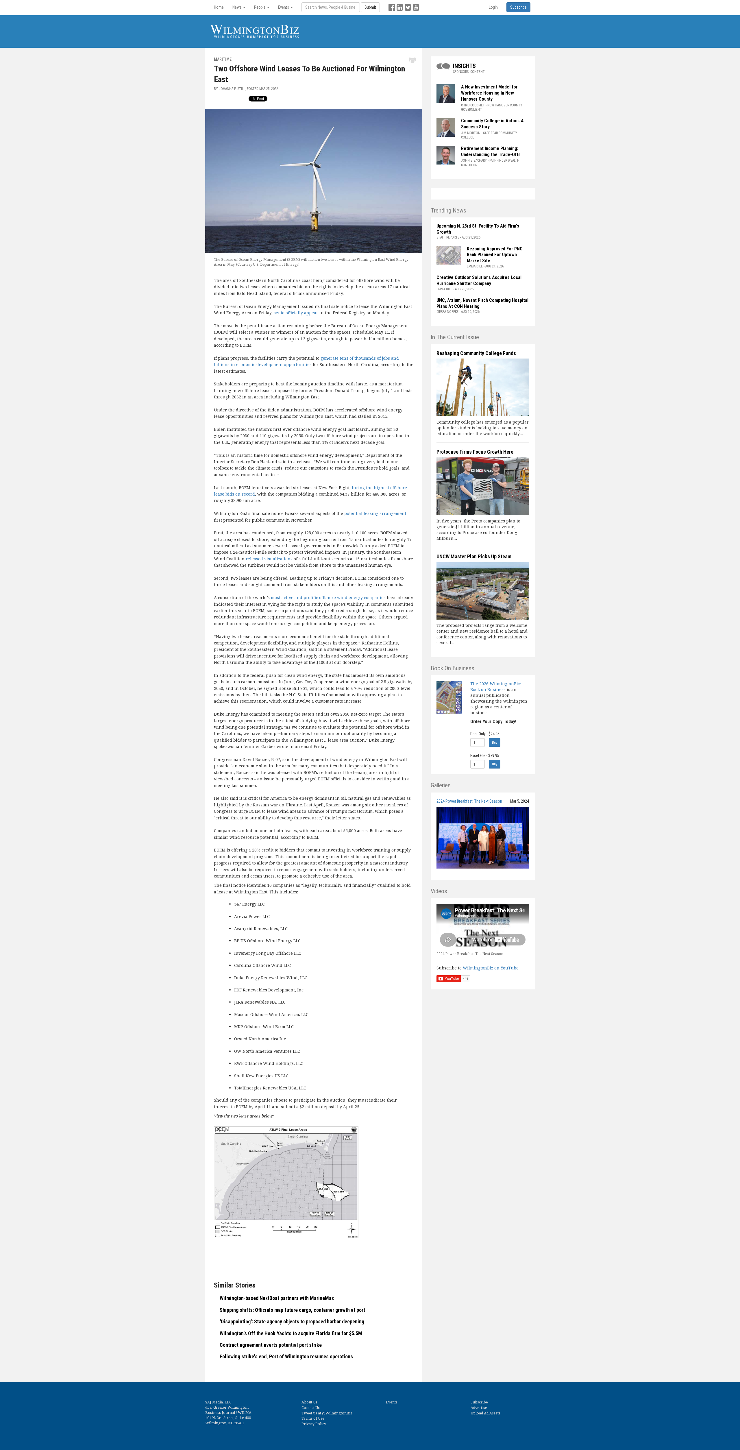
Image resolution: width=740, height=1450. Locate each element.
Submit (370, 7)
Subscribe (479, 1402)
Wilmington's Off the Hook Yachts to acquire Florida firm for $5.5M (291, 1333)
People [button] (260, 7)
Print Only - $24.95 (485, 734)
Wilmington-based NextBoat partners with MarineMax (277, 1298)
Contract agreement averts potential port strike (271, 1345)
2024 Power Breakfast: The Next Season (469, 801)
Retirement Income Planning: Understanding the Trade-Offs (491, 151)
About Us (309, 1402)
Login (493, 7)
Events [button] (284, 7)
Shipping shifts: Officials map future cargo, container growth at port (292, 1310)
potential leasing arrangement (375, 513)
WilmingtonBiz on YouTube (491, 968)
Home (219, 7)
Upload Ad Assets (485, 1413)
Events (391, 1402)
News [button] (237, 7)
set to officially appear (296, 312)
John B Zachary (474, 160)
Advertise (479, 1407)
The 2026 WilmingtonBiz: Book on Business (495, 686)
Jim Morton (470, 133)
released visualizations (269, 558)
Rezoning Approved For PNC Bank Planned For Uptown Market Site (495, 255)
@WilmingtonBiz (337, 1413)
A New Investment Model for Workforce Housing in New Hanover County (489, 93)
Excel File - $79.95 (484, 755)
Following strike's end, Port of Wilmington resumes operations (286, 1356)
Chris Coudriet (473, 105)
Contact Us (310, 1407)
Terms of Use (312, 1418)
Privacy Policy (313, 1423)
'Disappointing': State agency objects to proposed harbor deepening (292, 1321)
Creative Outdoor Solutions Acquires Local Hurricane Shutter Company (478, 280)
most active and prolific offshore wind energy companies (328, 597)
